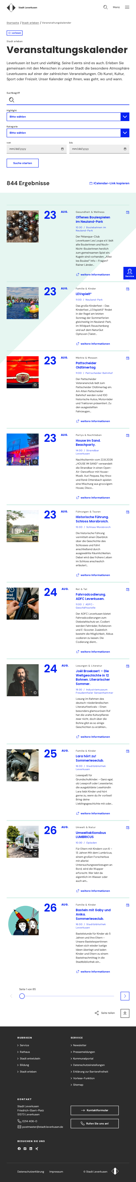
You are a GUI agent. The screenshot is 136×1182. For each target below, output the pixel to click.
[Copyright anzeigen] (35, 239)
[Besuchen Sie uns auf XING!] (36, 1148)
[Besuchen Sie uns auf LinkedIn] (31, 1148)
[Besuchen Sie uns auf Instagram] (25, 1148)
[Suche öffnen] (105, 7)
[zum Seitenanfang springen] (125, 1013)
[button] (15, 33)
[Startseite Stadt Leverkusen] (115, 1171)
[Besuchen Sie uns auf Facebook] (19, 1148)
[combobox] (68, 98)
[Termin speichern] (127, 212)
